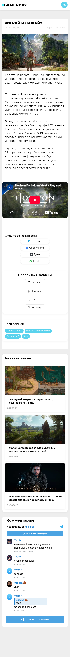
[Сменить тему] (64, 5)
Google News (36, 247)
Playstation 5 (13, 336)
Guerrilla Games (14, 330)
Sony (25, 336)
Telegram (36, 241)
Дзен (37, 254)
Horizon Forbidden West (38, 330)
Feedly (37, 261)
